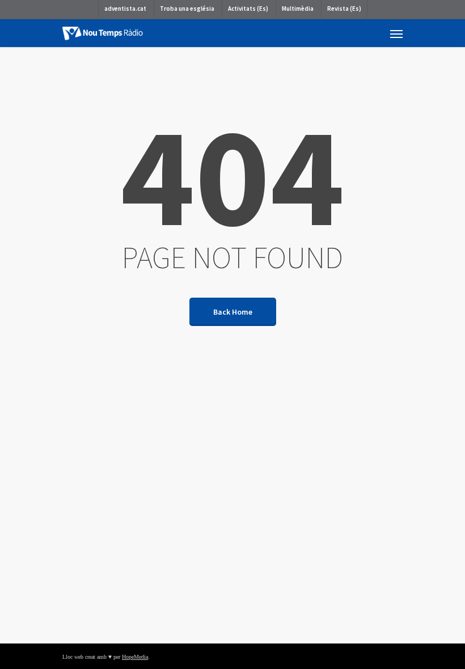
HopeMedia (135, 657)
